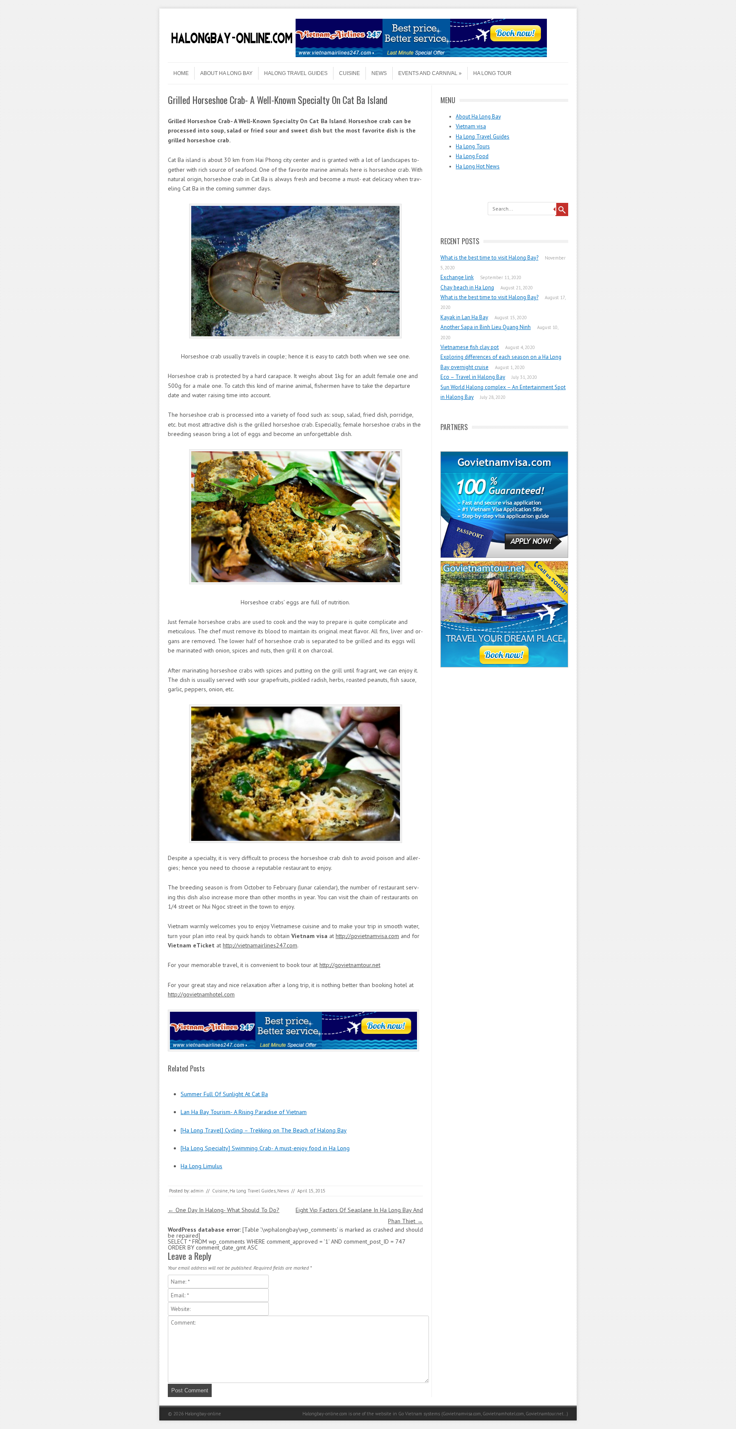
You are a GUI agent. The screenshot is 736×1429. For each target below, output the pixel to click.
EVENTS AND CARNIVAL (427, 73)
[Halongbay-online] (232, 55)
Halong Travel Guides (296, 73)
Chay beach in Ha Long (467, 287)
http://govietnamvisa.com (367, 936)
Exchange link (457, 277)
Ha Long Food (472, 156)
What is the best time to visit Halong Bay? (489, 257)
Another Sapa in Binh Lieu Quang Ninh (485, 327)
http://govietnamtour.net (349, 965)
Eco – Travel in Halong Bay (472, 377)
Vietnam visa (471, 126)
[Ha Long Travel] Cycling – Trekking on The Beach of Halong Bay (264, 1130)
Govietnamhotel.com (503, 1414)
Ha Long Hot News (478, 166)
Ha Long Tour (492, 73)
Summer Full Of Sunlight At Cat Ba (224, 1094)
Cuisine (349, 73)
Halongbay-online (203, 1414)
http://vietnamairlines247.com (260, 945)
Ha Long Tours (473, 146)
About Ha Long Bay (226, 73)
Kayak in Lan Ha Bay (464, 317)
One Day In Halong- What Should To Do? (223, 1210)
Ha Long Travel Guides (253, 1191)
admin (197, 1191)
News (379, 73)
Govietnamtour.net (545, 1414)
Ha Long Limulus (201, 1166)
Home (181, 73)
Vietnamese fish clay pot (469, 347)
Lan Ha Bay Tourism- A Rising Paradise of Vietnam (244, 1112)
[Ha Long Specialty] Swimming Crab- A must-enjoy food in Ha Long (265, 1148)
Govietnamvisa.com (462, 1414)
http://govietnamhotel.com (201, 994)
